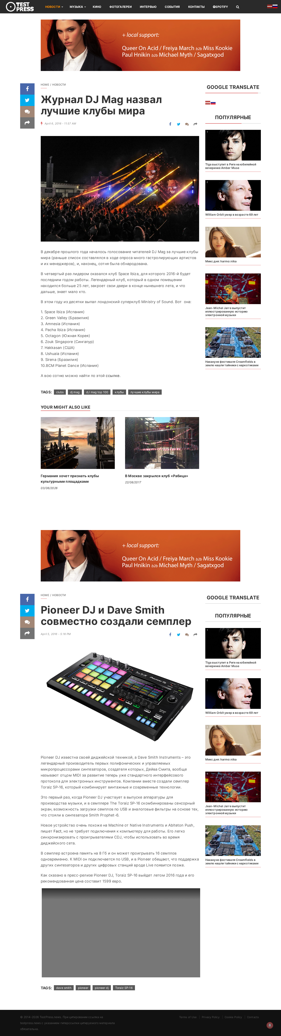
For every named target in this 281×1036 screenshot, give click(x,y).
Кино (97, 6)
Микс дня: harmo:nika (221, 261)
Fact (57, 831)
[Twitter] (27, 100)
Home (45, 84)
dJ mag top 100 (97, 392)
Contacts (253, 1017)
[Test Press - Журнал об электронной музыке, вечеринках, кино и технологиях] (22, 6)
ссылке (112, 375)
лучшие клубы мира (144, 392)
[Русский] (213, 102)
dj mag (75, 392)
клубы (119, 392)
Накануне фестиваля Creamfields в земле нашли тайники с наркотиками (231, 363)
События (172, 6)
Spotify (221, 6)
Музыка (76, 6)
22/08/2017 (133, 482)
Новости (52, 6)
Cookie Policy (233, 1017)
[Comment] (27, 111)
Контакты (196, 6)
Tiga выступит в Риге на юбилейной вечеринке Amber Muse (230, 166)
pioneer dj (102, 987)
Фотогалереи (120, 6)
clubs (60, 392)
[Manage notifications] (270, 1025)
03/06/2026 (49, 488)
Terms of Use (188, 1017)
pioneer (83, 987)
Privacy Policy (210, 1017)
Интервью (148, 6)
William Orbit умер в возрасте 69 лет (232, 214)
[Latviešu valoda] (208, 102)
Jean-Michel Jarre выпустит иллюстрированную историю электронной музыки (226, 311)
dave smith (63, 987)
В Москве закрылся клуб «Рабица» (156, 476)
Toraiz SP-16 (124, 987)
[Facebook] (27, 89)
